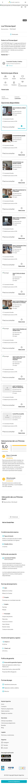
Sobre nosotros (5, 711)
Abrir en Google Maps (8, 522)
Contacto (3, 706)
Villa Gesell (13, 29)
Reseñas (3, 725)
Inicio (2, 704)
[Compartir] (21, 7)
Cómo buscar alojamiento (8, 723)
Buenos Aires (4, 29)
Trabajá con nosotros (6, 713)
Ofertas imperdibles (6, 720)
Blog (2, 727)
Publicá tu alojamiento (7, 708)
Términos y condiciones (7, 735)
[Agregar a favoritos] (25, 7)
